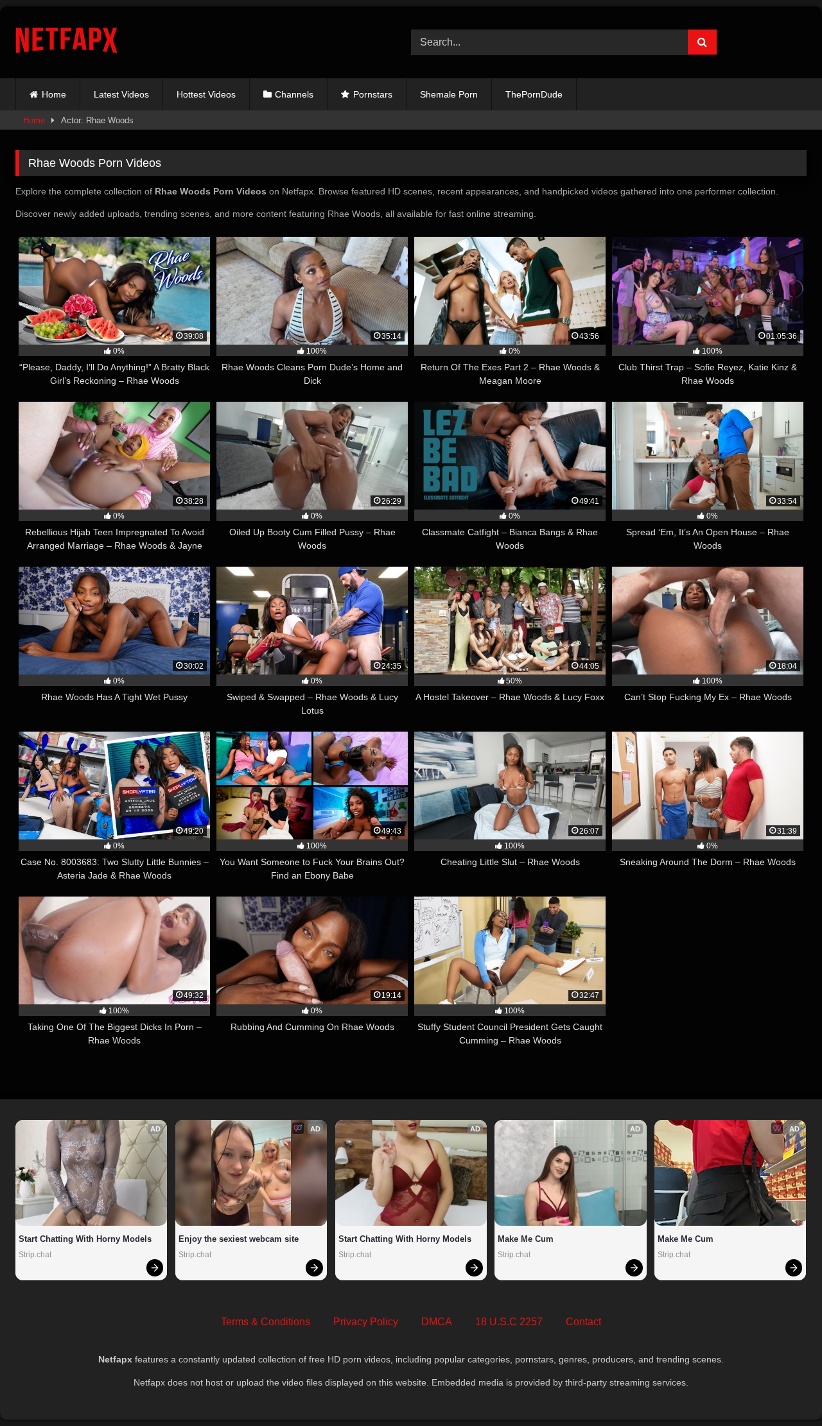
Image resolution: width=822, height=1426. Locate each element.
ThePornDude (534, 94)
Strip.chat (35, 1254)
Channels (294, 94)
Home (54, 94)
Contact (583, 1321)
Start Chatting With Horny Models (85, 1239)
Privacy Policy (365, 1321)
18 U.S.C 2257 (509, 1321)
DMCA (436, 1321)
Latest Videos (121, 94)
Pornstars (372, 94)
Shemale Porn (449, 94)
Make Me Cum (526, 1239)
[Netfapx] (66, 43)
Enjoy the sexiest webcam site (239, 1239)
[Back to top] (782, 1387)
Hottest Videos (206, 94)
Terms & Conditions (265, 1321)
